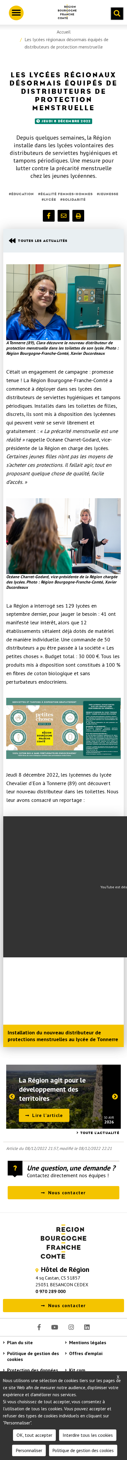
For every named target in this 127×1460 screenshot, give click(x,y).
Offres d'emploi (85, 1353)
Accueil (64, 32)
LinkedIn (86, 1327)
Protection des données (32, 1370)
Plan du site (20, 1342)
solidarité (74, 200)
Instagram (71, 1327)
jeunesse (108, 194)
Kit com (77, 1370)
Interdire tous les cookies (88, 1435)
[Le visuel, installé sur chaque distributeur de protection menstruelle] (63, 728)
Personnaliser (29, 1450)
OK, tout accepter (34, 1435)
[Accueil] (65, 13)
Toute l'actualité (99, 1133)
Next (117, 1097)
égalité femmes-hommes (66, 194)
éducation (22, 194)
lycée (50, 200)
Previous (9, 1097)
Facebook (39, 1327)
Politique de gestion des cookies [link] (83, 1450)
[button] (49, 216)
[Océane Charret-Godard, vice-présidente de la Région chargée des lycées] (63, 536)
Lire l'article (47, 1115)
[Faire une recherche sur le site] (116, 13)
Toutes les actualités (42, 241)
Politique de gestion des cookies (33, 1356)
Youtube (54, 1327)
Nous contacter (67, 1192)
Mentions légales (87, 1342)
